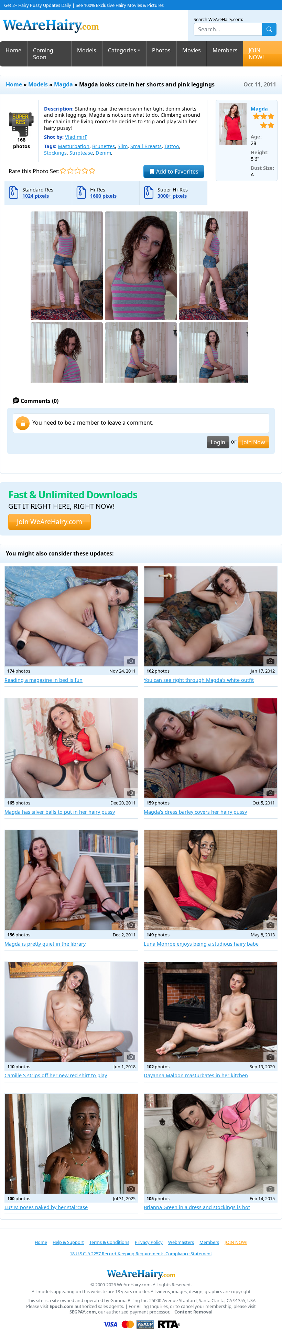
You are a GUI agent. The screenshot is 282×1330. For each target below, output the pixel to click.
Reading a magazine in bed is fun (43, 680)
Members (225, 50)
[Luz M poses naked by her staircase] (71, 1143)
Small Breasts (146, 146)
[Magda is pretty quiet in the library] (71, 880)
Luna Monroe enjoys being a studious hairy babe (201, 944)
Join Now (253, 442)
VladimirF (76, 137)
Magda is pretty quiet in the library (45, 944)
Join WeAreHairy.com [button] (49, 521)
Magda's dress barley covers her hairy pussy (195, 812)
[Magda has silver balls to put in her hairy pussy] (71, 748)
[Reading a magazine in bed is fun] (71, 616)
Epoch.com (62, 1306)
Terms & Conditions (109, 1242)
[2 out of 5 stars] (70, 170)
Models (86, 50)
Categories (122, 50)
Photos (161, 50)
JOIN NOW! (256, 53)
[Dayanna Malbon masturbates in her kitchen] (211, 1012)
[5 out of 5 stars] (92, 170)
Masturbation (73, 146)
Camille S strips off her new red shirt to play (55, 1075)
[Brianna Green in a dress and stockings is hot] (211, 1143)
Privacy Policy (149, 1242)
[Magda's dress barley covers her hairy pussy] (211, 748)
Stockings (55, 152)
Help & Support (68, 1242)
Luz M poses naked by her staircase (46, 1207)
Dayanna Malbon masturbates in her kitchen (196, 1075)
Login (218, 442)
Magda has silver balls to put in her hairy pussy (59, 812)
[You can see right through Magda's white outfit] (211, 616)
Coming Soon (43, 53)
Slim (123, 146)
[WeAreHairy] (141, 1274)
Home (13, 50)
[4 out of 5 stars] (84, 170)
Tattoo (171, 146)
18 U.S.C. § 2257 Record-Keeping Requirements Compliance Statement (141, 1253)
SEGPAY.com (82, 1312)
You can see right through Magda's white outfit (199, 680)
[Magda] (233, 124)
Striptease (81, 152)
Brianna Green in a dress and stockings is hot (197, 1207)
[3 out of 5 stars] (77, 170)
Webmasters (181, 1242)
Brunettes (103, 146)
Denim (103, 152)
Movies (191, 50)
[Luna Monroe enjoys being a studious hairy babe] (211, 880)
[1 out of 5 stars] (63, 170)
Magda (63, 84)
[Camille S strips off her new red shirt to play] (71, 1012)
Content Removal (193, 1312)
